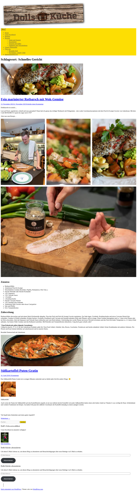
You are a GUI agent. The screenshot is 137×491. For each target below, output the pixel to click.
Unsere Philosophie (11, 47)
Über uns (8, 49)
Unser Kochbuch (10, 34)
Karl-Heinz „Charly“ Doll (17, 53)
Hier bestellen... (6, 444)
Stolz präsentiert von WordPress (11, 489)
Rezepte (7, 38)
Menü (3, 29)
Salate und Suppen (15, 40)
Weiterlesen (5, 418)
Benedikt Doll (13, 51)
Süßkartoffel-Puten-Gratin (19, 370)
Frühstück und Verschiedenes (18, 45)
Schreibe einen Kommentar (34, 104)
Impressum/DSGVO (11, 54)
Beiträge (7, 36)
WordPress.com (38, 489)
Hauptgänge (13, 42)
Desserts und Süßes (15, 44)
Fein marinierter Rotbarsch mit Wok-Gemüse (32, 99)
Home (7, 33)
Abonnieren (8, 460)
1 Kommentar (14, 375)
